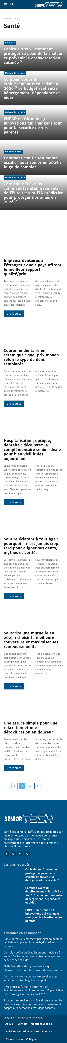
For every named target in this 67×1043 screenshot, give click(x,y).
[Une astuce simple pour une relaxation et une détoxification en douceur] (33, 705)
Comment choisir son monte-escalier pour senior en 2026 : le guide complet (31, 978)
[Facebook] (6, 853)
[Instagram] (13, 853)
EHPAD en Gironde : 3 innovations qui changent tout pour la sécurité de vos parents (43, 915)
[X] (27, 853)
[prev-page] (7, 786)
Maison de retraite (15, 73)
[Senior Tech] (48, 4)
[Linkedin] (20, 853)
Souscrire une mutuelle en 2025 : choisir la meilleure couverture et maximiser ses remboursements (31, 640)
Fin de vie (30, 224)
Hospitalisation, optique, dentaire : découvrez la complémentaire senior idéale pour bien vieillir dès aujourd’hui (32, 449)
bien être (10, 42)
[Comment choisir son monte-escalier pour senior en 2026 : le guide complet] (33, 158)
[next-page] (37, 786)
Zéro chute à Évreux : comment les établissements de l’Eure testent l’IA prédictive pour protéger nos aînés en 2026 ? (33, 990)
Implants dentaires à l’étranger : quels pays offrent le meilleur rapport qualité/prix (32, 267)
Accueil (7, 18)
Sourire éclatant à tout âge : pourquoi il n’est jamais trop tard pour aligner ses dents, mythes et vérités (31, 546)
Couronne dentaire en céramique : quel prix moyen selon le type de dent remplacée (31, 357)
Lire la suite (14, 313)
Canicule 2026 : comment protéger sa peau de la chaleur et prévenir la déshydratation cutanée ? (33, 942)
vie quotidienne (13, 151)
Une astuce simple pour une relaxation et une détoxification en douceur (30, 727)
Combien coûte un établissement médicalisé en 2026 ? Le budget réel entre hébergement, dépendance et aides (44, 895)
